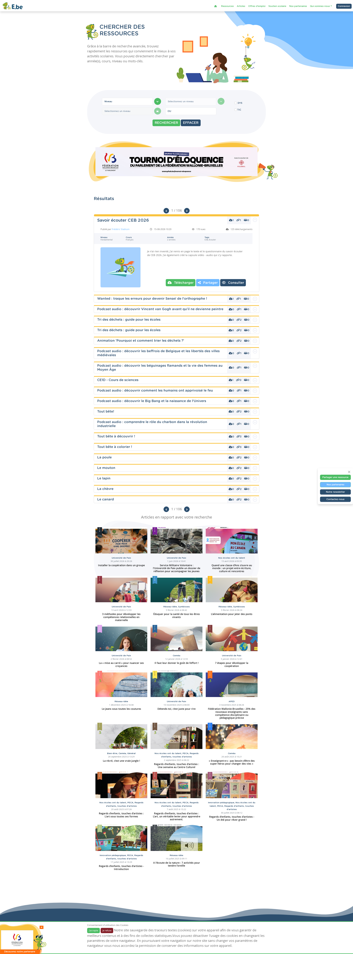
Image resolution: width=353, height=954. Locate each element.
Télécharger (183, 282)
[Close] (349, 471)
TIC (239, 110)
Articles (241, 6)
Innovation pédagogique (222, 803)
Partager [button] (210, 282)
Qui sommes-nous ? (321, 6)
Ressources (227, 6)
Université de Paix (121, 558)
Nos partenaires (298, 6)
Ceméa (176, 656)
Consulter (235, 282)
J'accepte (93, 930)
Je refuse (106, 930)
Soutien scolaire (277, 6)
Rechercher (166, 122)
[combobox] (127, 101)
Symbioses (184, 607)
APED (232, 701)
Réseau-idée (170, 607)
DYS (240, 103)
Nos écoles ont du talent (231, 558)
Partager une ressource (335, 477)
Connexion (344, 6)
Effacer (190, 122)
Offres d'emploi (256, 6)
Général (131, 753)
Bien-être (113, 753)
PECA (186, 753)
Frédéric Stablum (120, 229)
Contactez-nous (335, 499)
